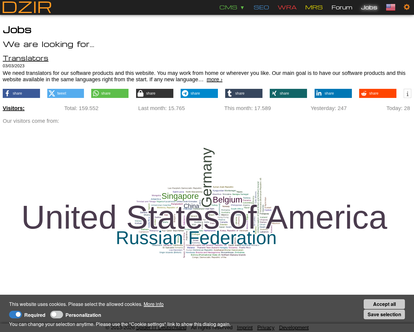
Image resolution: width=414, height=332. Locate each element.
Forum (342, 7)
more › (214, 79)
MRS (314, 7)
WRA (287, 7)
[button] (21, 93)
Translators (25, 58)
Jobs (369, 7)
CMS (228, 7)
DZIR (26, 7)
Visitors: (14, 108)
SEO (261, 7)
